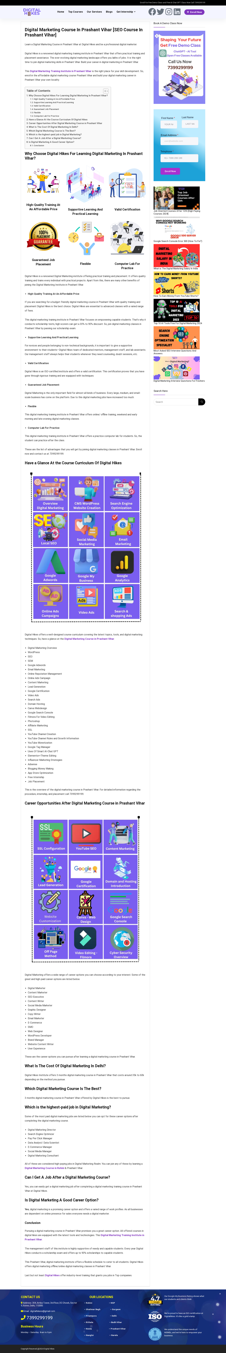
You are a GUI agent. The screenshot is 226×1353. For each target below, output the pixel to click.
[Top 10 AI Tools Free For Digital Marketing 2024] (177, 310)
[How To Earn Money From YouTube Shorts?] (177, 283)
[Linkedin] (177, 12)
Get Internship (125, 11)
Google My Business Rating (180, 1296)
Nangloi (90, 1335)
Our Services (94, 11)
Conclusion (39, 145)
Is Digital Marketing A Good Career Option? (52, 142)
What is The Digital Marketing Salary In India (176, 268)
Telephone (167, 151)
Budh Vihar (116, 1322)
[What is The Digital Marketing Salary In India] (177, 255)
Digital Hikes (52, 1275)
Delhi (114, 1316)
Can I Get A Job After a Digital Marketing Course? (55, 138)
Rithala (89, 1322)
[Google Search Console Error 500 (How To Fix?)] (177, 228)
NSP (113, 1303)
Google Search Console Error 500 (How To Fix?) (178, 241)
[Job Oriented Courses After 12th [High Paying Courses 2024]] (177, 198)
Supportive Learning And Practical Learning (54, 102)
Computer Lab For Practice (46, 116)
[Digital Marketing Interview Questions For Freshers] (177, 367)
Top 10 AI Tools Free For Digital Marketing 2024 (178, 323)
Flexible (37, 112)
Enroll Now (196, 12)
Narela (114, 1335)
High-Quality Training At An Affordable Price (54, 99)
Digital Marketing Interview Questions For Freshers (179, 380)
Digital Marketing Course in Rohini (44, 1168)
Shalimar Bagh (93, 1309)
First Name (168, 118)
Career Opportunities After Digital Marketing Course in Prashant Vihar (65, 123)
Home (60, 11)
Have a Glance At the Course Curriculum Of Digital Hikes (58, 119)
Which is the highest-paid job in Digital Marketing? (55, 134)
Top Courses (75, 11)
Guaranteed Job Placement (46, 109)
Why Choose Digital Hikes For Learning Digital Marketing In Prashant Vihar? (68, 95)
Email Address (169, 135)
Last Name (188, 117)
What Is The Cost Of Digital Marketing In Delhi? (53, 127)
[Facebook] (152, 12)
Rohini (89, 1303)
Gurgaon (116, 1309)
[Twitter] (160, 12)
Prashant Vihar (118, 1329)
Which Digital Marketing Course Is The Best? (52, 131)
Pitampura (91, 1316)
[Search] (201, 401)
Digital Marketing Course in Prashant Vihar (89, 638)
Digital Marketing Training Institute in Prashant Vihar (60, 71)
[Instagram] (169, 12)
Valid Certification (42, 106)
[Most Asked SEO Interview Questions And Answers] (177, 337)
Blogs (109, 11)
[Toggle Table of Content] (104, 91)
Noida (89, 1329)
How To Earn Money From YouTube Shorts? (176, 296)
